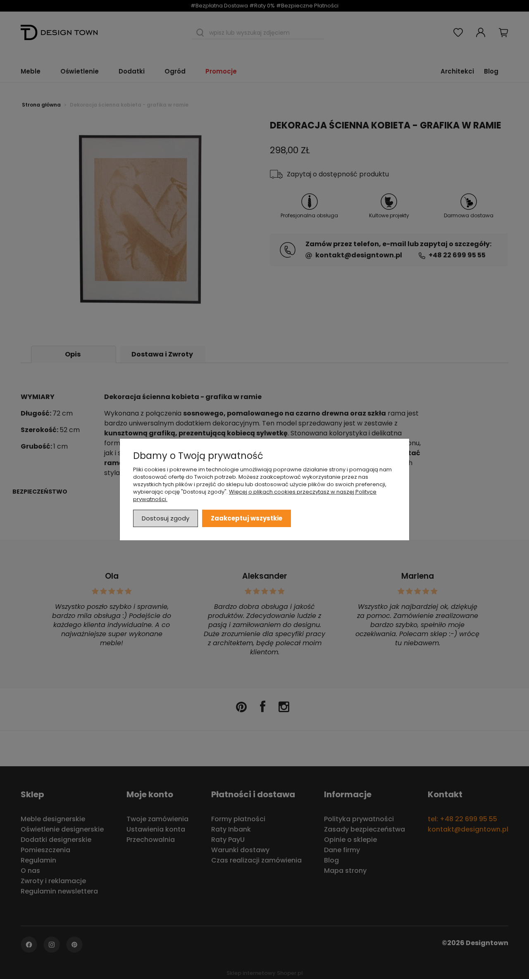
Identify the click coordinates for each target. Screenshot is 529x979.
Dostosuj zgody (165, 518)
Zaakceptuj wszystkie (246, 518)
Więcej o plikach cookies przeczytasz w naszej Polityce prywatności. (254, 495)
